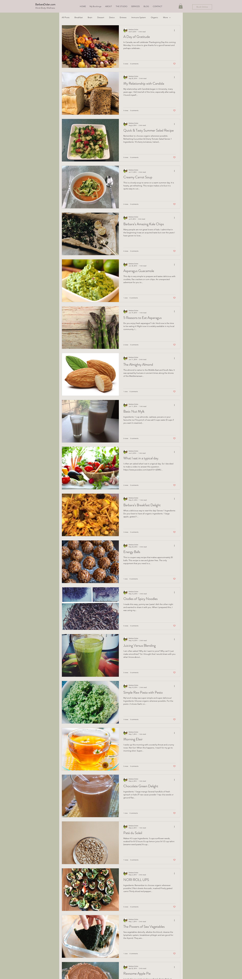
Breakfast (78, 17)
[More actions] (175, 30)
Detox (112, 17)
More (165, 17)
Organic (154, 17)
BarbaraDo (41, 4)
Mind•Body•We (42, 8)
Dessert (100, 17)
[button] (180, 6)
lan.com (51, 4)
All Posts (65, 17)
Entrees (123, 17)
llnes (52, 8)
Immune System (138, 17)
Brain (90, 17)
